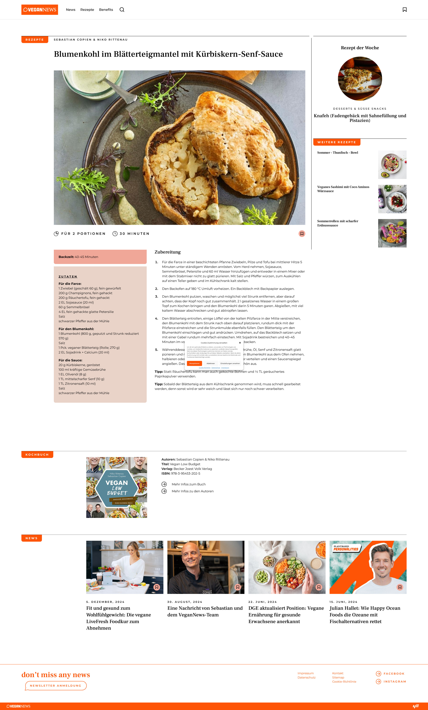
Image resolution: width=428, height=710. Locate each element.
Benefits (106, 9)
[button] (240, 343)
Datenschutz (216, 367)
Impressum (225, 367)
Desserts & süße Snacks (360, 108)
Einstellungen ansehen (230, 363)
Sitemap (338, 677)
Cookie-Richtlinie (204, 367)
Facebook (394, 673)
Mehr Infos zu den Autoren (193, 491)
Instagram (395, 681)
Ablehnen (211, 363)
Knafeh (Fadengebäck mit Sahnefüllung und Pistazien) (360, 118)
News (70, 9)
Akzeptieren (194, 363)
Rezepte (87, 9)
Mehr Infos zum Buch (189, 484)
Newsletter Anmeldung (56, 685)
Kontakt (337, 673)
